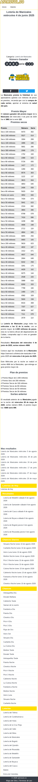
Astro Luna (7, 695)
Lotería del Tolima (10, 713)
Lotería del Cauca (10, 766)
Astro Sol (7, 634)
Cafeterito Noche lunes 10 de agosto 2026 (19, 573)
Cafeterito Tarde (9, 601)
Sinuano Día (8, 638)
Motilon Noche (9, 691)
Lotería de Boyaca (10, 762)
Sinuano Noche (9, 699)
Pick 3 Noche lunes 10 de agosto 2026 (18, 560)
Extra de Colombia (10, 774)
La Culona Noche (10, 683)
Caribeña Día (8, 642)
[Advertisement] (19, 36)
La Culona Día (9, 646)
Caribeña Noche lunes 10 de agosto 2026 (19, 548)
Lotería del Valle (9, 729)
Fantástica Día (9, 609)
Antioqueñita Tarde (10, 658)
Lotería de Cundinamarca (13, 717)
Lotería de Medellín (10, 754)
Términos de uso (25, 781)
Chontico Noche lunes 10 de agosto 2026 (19, 584)
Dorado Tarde (8, 654)
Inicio (4, 7)
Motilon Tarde (8, 650)
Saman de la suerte (11, 605)
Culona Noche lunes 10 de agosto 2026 (18, 569)
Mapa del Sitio (11, 781)
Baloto (13, 7)
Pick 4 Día (7, 621)
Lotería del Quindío (10, 745)
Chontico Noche (9, 667)
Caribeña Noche (9, 703)
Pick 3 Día (7, 626)
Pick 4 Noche (8, 671)
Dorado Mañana (9, 597)
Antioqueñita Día (9, 593)
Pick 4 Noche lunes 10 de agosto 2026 (18, 564)
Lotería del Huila (9, 721)
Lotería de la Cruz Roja (12, 725)
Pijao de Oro (8, 630)
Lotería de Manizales (23, 57)
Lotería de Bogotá (10, 741)
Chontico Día (8, 617)
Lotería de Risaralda (11, 750)
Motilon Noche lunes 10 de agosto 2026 (18, 556)
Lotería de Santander (11, 758)
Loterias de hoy (7, 489)
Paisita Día (7, 613)
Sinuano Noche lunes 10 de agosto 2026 (19, 544)
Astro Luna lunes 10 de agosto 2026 (17, 552)
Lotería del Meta (9, 733)
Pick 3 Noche (8, 675)
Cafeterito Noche (10, 679)
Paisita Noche (8, 662)
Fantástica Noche (10, 687)
